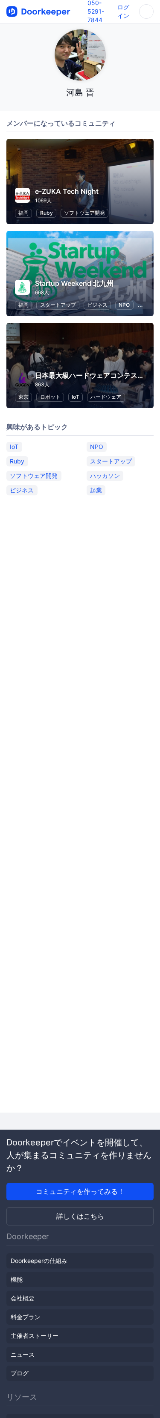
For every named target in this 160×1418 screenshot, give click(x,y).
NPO (124, 305)
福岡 (23, 213)
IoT (75, 397)
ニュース (23, 1354)
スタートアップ (58, 305)
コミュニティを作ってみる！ (80, 1191)
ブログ (20, 1373)
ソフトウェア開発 (84, 213)
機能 (17, 1279)
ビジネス (97, 305)
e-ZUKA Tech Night (67, 191)
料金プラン (26, 1316)
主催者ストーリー (34, 1335)
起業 (96, 490)
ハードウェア (105, 397)
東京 (23, 397)
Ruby (46, 213)
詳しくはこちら (80, 1216)
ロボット (50, 397)
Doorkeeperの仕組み (39, 1260)
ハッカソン (105, 475)
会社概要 (23, 1298)
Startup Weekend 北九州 (74, 283)
